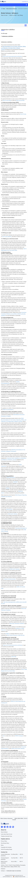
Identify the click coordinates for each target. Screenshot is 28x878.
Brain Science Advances (9, 13)
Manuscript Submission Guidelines (17, 623)
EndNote (7, 633)
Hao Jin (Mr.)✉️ (14, 861)
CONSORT (15, 482)
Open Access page (7, 100)
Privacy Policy (4, 841)
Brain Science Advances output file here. (16, 635)
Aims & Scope (23, 114)
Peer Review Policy (5, 843)
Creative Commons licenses (10, 579)
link (3, 735)
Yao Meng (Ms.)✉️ (15, 854)
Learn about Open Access (6, 834)
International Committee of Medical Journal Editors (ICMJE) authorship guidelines (13, 314)
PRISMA (7, 488)
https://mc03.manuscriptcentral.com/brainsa (12, 56)
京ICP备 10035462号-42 (7, 876)
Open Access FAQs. (20, 100)
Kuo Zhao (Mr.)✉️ (15, 857)
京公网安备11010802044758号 (19, 876)
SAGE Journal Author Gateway (18, 748)
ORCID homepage (19, 735)
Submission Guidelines (7, 36)
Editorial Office (9, 509)
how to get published (6, 236)
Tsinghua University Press (6, 836)
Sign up (26, 1)
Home (4, 8)
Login (23, 1)
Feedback (3, 868)
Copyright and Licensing (6, 847)
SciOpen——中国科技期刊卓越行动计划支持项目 (11, 870)
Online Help (13, 656)
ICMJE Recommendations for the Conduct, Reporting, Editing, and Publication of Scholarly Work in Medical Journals (13, 420)
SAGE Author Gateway (12, 513)
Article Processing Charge (6, 849)
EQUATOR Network (11, 477)
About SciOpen (4, 832)
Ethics (2, 845)
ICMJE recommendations (8, 409)
